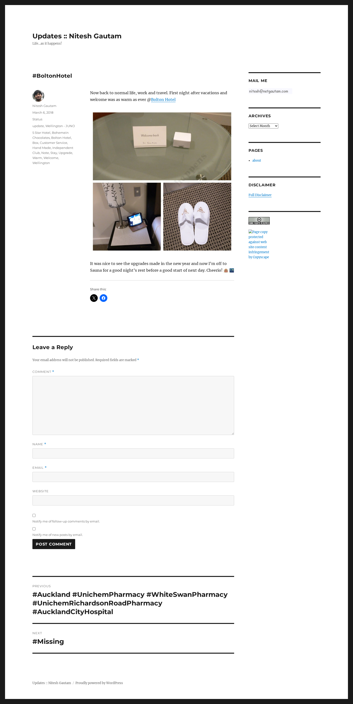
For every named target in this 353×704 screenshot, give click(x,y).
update (38, 126)
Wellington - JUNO (60, 126)
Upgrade (65, 153)
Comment (43, 372)
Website (40, 491)
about (256, 160)
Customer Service (53, 143)
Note (45, 153)
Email (39, 468)
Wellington (41, 163)
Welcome (50, 158)
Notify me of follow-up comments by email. (66, 521)
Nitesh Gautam (44, 106)
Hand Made (41, 148)
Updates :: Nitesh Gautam (77, 36)
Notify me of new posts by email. (57, 535)
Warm (37, 158)
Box (35, 143)
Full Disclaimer (260, 195)
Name (39, 444)
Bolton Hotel (163, 99)
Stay (53, 153)
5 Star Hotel (41, 133)
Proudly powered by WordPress (99, 683)
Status (37, 119)
